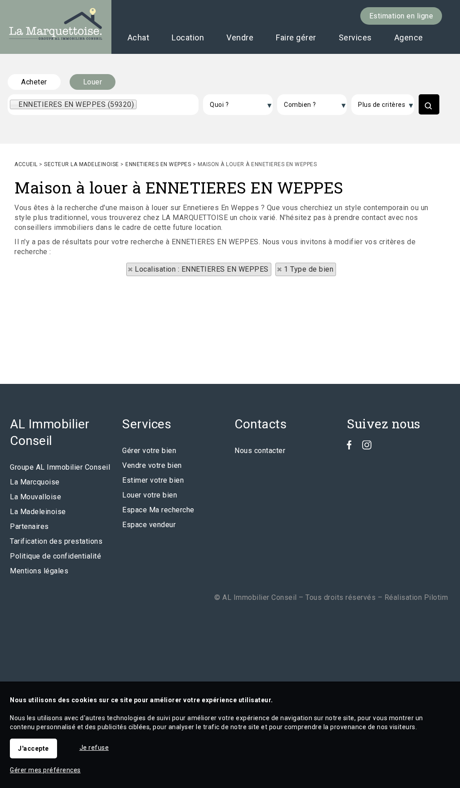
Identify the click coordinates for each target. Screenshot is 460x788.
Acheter (34, 82)
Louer (92, 82)
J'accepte (33, 748)
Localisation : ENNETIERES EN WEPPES (202, 269)
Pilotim (436, 597)
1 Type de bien (308, 269)
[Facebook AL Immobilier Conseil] (349, 447)
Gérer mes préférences (45, 770)
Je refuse (94, 747)
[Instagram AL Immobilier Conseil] (367, 447)
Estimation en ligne (401, 16)
